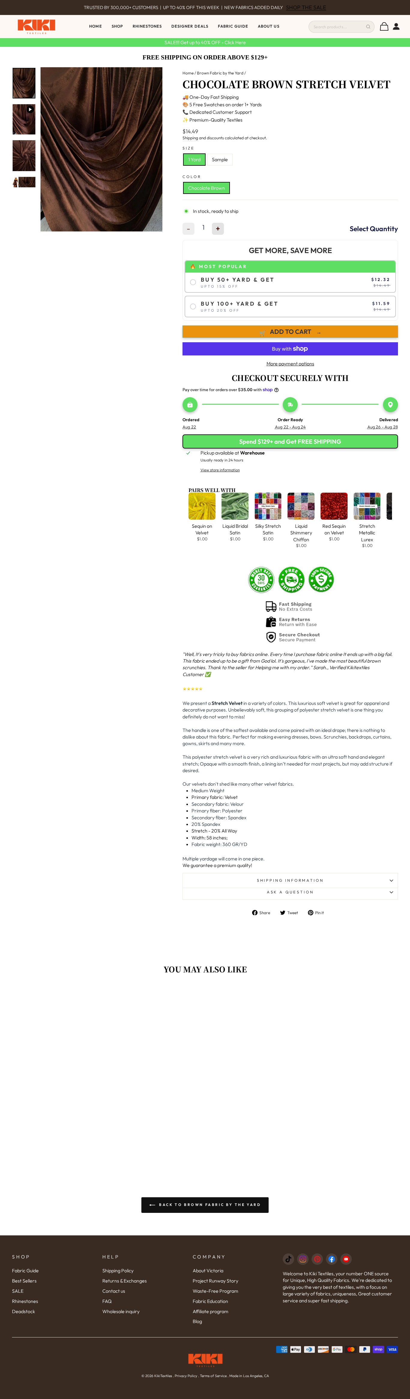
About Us (268, 26)
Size (188, 148)
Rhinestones (25, 1301)
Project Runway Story (215, 1281)
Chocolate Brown (206, 188)
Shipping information (290, 880)
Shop (117, 26)
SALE (17, 1291)
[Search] (368, 27)
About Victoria (208, 1271)
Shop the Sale (306, 7)
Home (95, 26)
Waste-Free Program (215, 1291)
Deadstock (23, 1311)
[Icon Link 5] (346, 1259)
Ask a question (290, 892)
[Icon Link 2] (303, 1259)
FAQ (107, 1301)
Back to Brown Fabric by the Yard (209, 1204)
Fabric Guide (233, 26)
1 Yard (194, 159)
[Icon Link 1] (288, 1259)
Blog (197, 1321)
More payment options (290, 364)
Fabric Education (210, 1301)
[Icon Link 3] (317, 1259)
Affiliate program (210, 1311)
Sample (220, 159)
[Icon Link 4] (331, 1259)
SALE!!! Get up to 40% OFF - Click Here (205, 42)
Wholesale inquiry (121, 1311)
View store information (220, 469)
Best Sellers (24, 1281)
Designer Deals (189, 26)
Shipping (190, 138)
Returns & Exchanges (124, 1281)
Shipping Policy (118, 1271)
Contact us (113, 1291)
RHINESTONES (147, 26)
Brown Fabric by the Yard (220, 73)
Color (191, 176)
